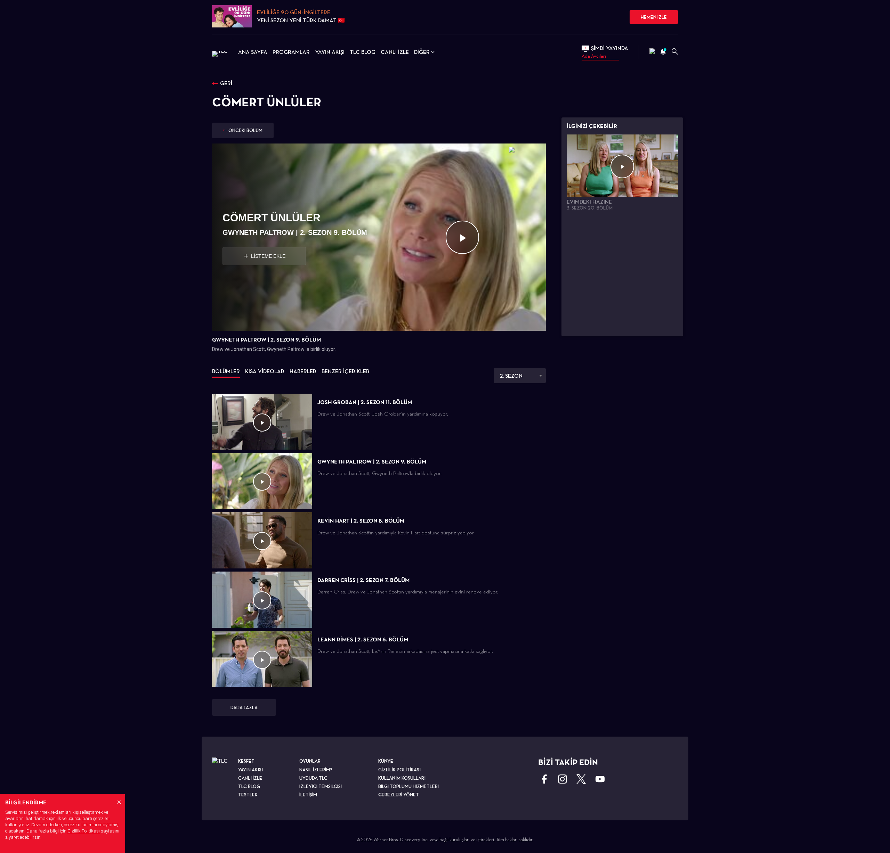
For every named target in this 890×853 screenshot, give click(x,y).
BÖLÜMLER (226, 371)
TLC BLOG (362, 52)
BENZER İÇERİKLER (346, 371)
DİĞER (422, 52)
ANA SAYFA (252, 52)
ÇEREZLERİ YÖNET (398, 794)
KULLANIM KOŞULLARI (402, 778)
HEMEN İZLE (654, 17)
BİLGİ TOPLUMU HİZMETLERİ (408, 786)
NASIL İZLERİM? (315, 769)
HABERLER (303, 371)
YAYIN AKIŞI (330, 52)
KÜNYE (385, 761)
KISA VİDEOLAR (264, 371)
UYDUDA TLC (313, 778)
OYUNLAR (310, 761)
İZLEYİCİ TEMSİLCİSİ (320, 786)
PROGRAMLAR (291, 52)
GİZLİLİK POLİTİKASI (399, 769)
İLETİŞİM (308, 794)
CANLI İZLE (395, 52)
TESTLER (248, 794)
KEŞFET (246, 761)
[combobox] (520, 375)
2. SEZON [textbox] (511, 375)
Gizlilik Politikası (83, 831)
